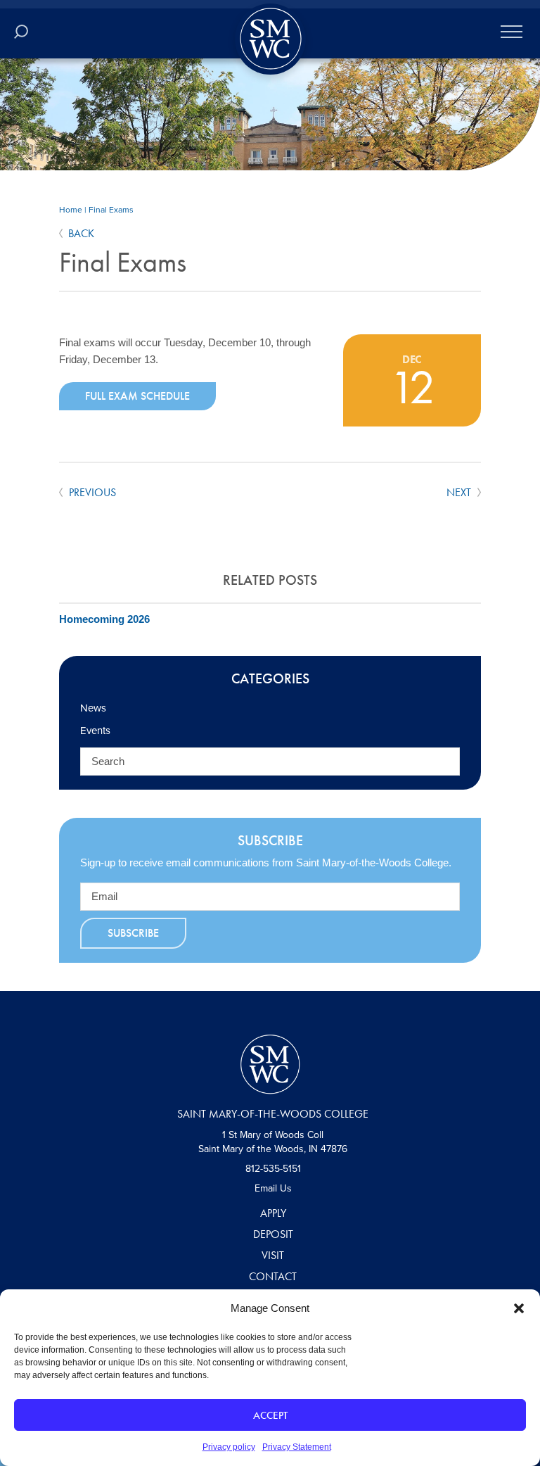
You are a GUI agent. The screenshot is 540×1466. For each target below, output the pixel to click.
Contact (273, 1276)
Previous (91, 492)
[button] (519, 1308)
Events (95, 730)
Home (70, 210)
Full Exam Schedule (137, 395)
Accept (270, 1415)
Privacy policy (228, 1447)
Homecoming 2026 (104, 619)
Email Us (273, 1188)
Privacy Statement (296, 1447)
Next (460, 492)
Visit (273, 1255)
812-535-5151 (273, 1169)
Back (81, 233)
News (93, 708)
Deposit (273, 1234)
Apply (273, 1213)
